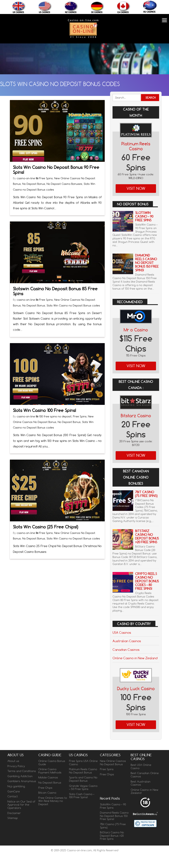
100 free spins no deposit (55, 416)
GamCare (13, 791)
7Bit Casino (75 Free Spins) (146, 494)
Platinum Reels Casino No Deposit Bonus (83, 771)
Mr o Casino (136, 329)
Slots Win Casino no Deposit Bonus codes (73, 305)
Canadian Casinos (126, 650)
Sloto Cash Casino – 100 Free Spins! (81, 795)
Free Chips (45, 787)
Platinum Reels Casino (135, 146)
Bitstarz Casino (136, 415)
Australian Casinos (127, 641)
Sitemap (12, 818)
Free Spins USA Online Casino (83, 762)
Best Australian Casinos (140, 783)
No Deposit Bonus (33, 183)
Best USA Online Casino (141, 766)
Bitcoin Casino (47, 792)
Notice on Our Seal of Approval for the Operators (21, 805)
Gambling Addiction (20, 776)
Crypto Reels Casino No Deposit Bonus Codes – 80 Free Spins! (147, 581)
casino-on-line (26, 178)
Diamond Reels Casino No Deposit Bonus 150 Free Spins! (147, 262)
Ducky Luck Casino (136, 688)
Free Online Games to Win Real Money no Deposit (52, 801)
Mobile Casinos (48, 777)
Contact (12, 796)
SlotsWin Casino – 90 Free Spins (144, 216)
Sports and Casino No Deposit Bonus (83, 779)
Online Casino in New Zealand (135, 658)
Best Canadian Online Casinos (145, 774)
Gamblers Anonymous (21, 781)
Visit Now (136, 188)
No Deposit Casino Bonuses (64, 183)
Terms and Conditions (21, 771)
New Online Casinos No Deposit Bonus (113, 762)
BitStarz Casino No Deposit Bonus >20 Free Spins (147, 536)
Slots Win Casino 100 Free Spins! (44, 410)
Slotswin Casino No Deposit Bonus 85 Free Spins (55, 291)
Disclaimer (14, 813)
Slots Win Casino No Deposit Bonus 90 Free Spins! (56, 170)
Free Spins (46, 178)
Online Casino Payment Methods (49, 771)
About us (13, 761)
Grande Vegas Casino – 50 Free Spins (83, 787)
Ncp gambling (16, 786)
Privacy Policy (16, 766)
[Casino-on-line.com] (83, 37)
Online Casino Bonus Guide (51, 762)
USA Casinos (122, 632)
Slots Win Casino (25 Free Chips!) (45, 526)
